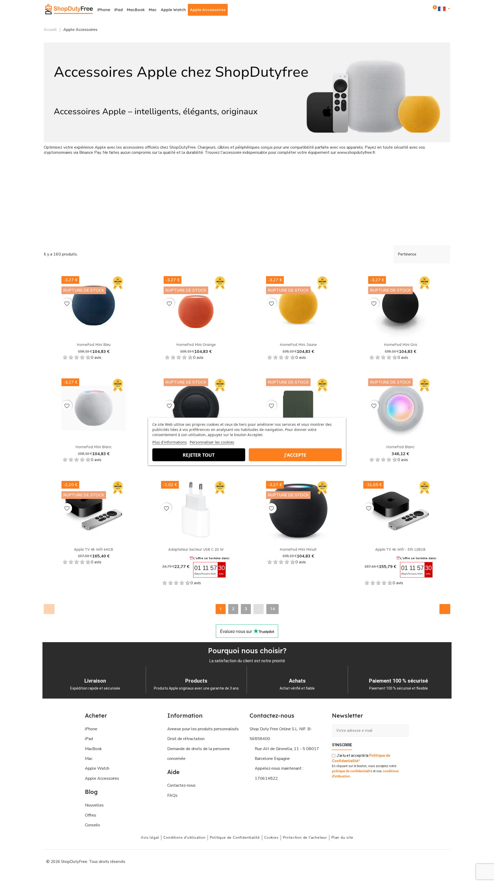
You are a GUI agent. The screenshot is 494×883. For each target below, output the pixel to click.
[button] (419, 9)
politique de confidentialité (352, 771)
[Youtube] (419, 861)
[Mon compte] (427, 10)
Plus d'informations (169, 442)
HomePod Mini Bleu (94, 344)
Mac (153, 9)
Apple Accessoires (208, 9)
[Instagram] (408, 861)
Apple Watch (173, 9)
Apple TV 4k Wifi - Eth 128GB (400, 549)
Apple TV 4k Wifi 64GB (93, 549)
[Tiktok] (442, 861)
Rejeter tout (199, 455)
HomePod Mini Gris (400, 344)
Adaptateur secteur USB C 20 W (196, 549)
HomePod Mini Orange (196, 344)
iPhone (103, 9)
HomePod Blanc (400, 447)
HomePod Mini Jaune (298, 344)
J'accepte (295, 455)
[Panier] (434, 9)
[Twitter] (431, 861)
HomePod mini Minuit (298, 549)
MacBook (136, 9)
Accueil (50, 29)
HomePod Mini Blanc (93, 447)
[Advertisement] (247, 201)
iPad (118, 9)
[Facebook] (396, 861)
